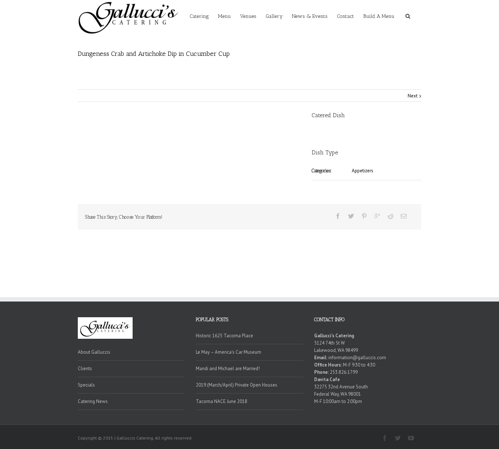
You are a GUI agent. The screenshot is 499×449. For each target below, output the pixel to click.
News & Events (310, 16)
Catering (199, 16)
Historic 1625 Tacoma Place (224, 336)
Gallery (274, 16)
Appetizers (323, 53)
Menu (224, 16)
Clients (85, 368)
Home (305, 53)
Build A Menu (379, 16)
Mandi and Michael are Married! (228, 368)
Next (413, 96)
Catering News (93, 401)
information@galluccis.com (357, 357)
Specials (86, 385)
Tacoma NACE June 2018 (221, 401)
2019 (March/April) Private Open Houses (236, 385)
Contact (345, 16)
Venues (248, 16)
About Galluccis (94, 352)
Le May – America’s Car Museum (228, 352)
